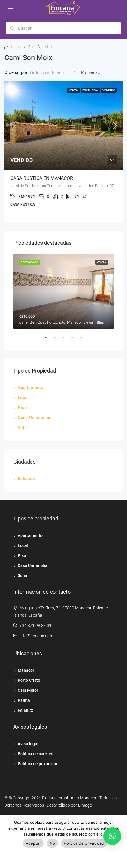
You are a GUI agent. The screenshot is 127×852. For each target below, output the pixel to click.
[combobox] (53, 73)
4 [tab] (75, 340)
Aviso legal (28, 743)
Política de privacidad (38, 763)
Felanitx (25, 710)
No (52, 843)
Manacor (26, 670)
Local (23, 397)
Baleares (26, 478)
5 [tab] (84, 340)
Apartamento (30, 387)
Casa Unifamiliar (34, 417)
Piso (22, 407)
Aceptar (33, 843)
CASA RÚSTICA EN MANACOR (41, 178)
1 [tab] (49, 340)
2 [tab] (58, 340)
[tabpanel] (63, 291)
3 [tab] (66, 340)
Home (16, 47)
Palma (24, 700)
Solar (23, 427)
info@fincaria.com (36, 635)
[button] (112, 836)
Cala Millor (28, 690)
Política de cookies (35, 753)
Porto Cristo (29, 680)
